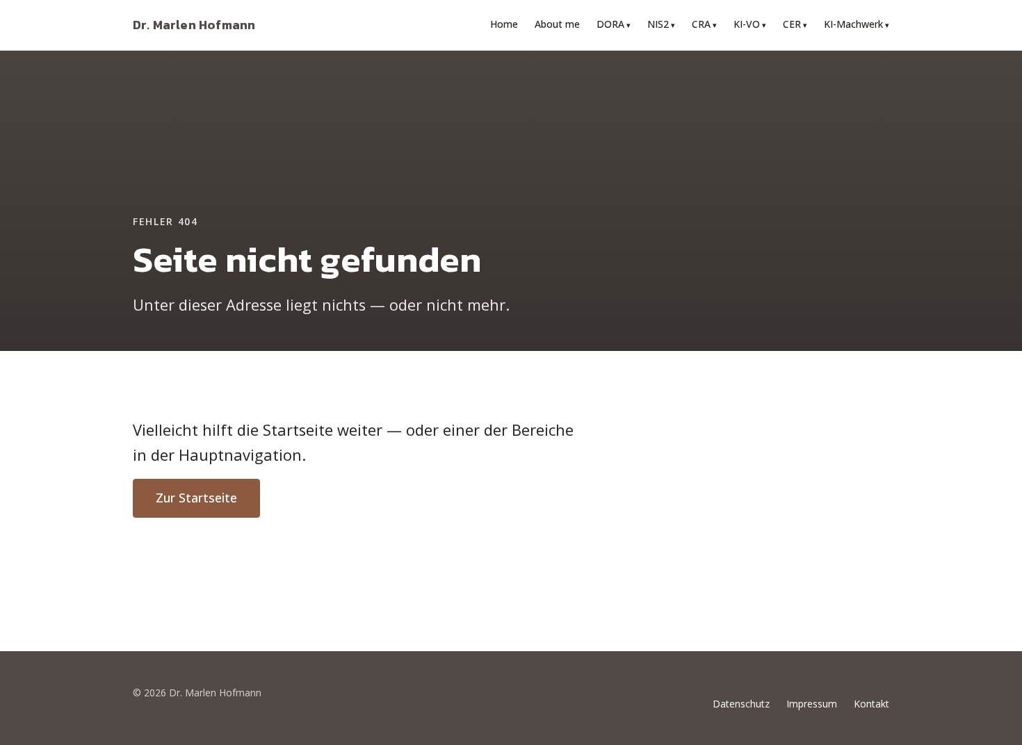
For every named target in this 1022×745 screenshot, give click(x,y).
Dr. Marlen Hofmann (194, 24)
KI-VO (746, 24)
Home (504, 24)
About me (557, 24)
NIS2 (658, 24)
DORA (610, 24)
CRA (701, 24)
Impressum (811, 703)
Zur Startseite (196, 497)
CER (792, 24)
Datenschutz (741, 703)
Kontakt (871, 703)
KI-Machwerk (853, 24)
